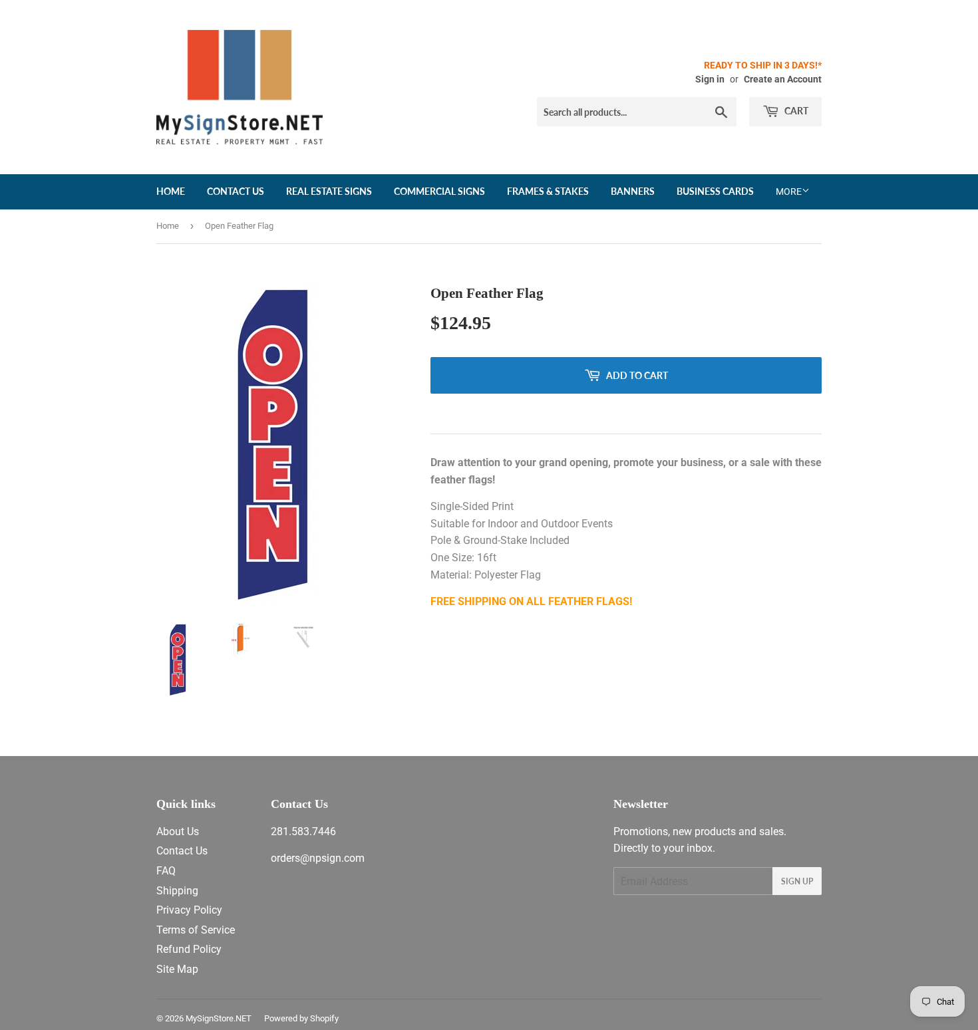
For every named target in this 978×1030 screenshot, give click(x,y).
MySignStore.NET (218, 1018)
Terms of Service (195, 930)
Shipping (177, 890)
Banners (633, 191)
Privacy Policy (189, 910)
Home (170, 191)
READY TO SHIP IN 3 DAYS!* (763, 65)
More (789, 191)
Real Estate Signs (329, 191)
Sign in (710, 79)
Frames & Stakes (548, 191)
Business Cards (715, 191)
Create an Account (783, 79)
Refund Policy (189, 949)
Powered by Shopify (301, 1018)
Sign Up (797, 881)
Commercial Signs (439, 191)
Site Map (177, 969)
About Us (177, 831)
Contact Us (235, 191)
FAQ (166, 870)
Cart (795, 110)
